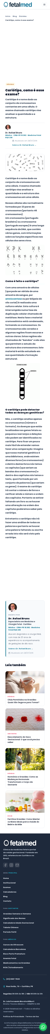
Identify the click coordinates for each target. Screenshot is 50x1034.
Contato (7, 901)
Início (7, 16)
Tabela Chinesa (10, 927)
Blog (15, 16)
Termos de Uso (32, 1016)
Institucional (9, 883)
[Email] (17, 865)
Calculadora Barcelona (14, 949)
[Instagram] (11, 865)
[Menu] (44, 4)
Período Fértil (9, 932)
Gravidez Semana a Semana (17, 913)
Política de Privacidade (13, 1016)
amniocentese (13, 298)
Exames (7, 887)
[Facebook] (5, 865)
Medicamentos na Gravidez (16, 963)
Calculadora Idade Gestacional (18, 923)
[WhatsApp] (43, 1027)
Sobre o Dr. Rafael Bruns (24, 145)
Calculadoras (9, 892)
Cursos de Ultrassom (13, 944)
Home (6, 878)
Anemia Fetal (9, 958)
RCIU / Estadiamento (13, 967)
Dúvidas (23, 16)
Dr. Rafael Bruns (13, 132)
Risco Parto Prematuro (14, 954)
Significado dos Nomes (14, 918)
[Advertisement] (25, 52)
